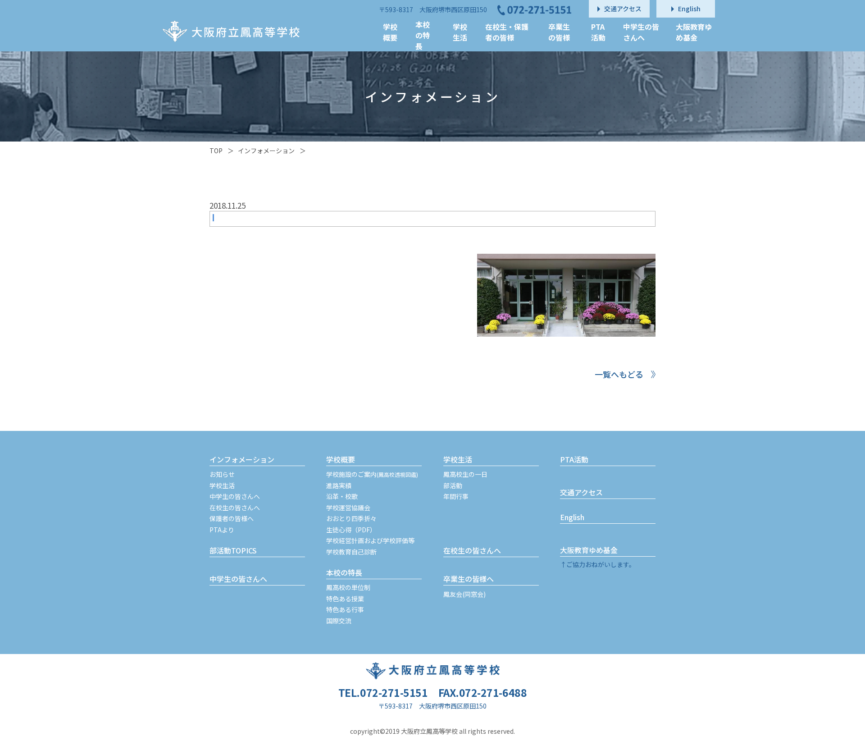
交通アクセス (581, 492)
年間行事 (456, 496)
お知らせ (222, 474)
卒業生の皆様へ (468, 578)
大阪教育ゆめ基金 (589, 549)
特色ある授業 (345, 598)
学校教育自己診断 (351, 551)
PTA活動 (574, 459)
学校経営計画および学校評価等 (370, 540)
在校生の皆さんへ (234, 507)
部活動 (452, 485)
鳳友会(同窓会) (464, 594)
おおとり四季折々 (351, 518)
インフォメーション (266, 150)
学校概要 (340, 459)
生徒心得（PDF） (351, 529)
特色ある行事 (345, 609)
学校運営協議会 (348, 507)
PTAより (221, 529)
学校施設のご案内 (372, 474)
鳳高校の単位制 (348, 587)
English (572, 517)
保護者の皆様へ (231, 518)
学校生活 (222, 485)
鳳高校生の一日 (465, 474)
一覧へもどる (619, 374)
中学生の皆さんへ (234, 496)
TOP (216, 150)
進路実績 (338, 485)
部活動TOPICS (233, 550)
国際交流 (338, 620)
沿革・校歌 (342, 496)
